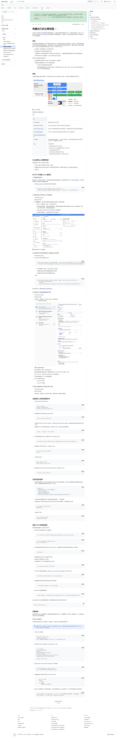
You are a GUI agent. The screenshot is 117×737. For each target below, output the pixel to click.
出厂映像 (19, 725)
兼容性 (27, 7)
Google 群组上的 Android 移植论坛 (57, 729)
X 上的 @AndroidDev (55, 719)
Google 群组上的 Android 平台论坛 (57, 725)
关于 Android (20, 734)
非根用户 (76, 423)
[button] (7, 25)
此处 (33, 114)
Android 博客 (53, 721)
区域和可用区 (52, 207)
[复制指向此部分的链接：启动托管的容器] (44, 479)
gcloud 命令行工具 (41, 184)
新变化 (2, 7)
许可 (32, 734)
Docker (57, 423)
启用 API (37, 169)
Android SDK (46, 413)
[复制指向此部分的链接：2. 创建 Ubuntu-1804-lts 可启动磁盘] (53, 195)
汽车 (42, 7)
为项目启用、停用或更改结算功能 (70, 167)
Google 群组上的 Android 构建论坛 (57, 727)
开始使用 (9, 7)
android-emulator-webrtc (38, 128)
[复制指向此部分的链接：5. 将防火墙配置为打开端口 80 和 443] (54, 386)
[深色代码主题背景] (82, 187)
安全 (15, 7)
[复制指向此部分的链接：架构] (36, 74)
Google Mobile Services (88, 723)
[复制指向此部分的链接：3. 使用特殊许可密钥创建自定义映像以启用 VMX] (60, 253)
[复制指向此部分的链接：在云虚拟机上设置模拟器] (50, 160)
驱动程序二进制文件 (22, 727)
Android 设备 (35, 7)
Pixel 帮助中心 (86, 719)
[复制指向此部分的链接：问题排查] (39, 611)
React (50, 128)
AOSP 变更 (36, 18)
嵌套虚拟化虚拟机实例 (47, 288)
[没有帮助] (84, 24)
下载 (19, 721)
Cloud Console (40, 197)
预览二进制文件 (21, 723)
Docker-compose (64, 423)
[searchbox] (8, 12)
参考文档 (48, 7)
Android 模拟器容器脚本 (38, 131)
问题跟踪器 (86, 727)
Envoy (34, 143)
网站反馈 (42, 734)
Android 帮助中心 (87, 717)
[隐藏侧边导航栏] (14, 735)
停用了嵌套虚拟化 (75, 180)
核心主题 (21, 7)
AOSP (33, 24)
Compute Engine (45, 34)
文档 (11, 1)
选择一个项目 (50, 165)
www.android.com (87, 721)
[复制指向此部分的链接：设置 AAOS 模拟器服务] (49, 525)
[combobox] (93, 1)
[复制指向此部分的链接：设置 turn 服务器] (42, 619)
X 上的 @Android (54, 717)
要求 (19, 719)
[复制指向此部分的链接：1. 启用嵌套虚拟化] (43, 177)
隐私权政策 (37, 734)
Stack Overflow (87, 725)
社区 (25, 734)
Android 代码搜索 (20, 1)
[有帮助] (82, 24)
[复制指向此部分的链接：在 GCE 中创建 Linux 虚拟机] (52, 175)
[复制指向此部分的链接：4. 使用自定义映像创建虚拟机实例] (52, 292)
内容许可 (41, 708)
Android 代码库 (21, 717)
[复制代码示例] (83, 187)
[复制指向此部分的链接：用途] (36, 41)
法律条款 (29, 734)
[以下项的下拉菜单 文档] (14, 1)
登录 (115, 1)
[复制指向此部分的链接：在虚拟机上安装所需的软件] (51, 399)
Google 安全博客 (54, 723)
